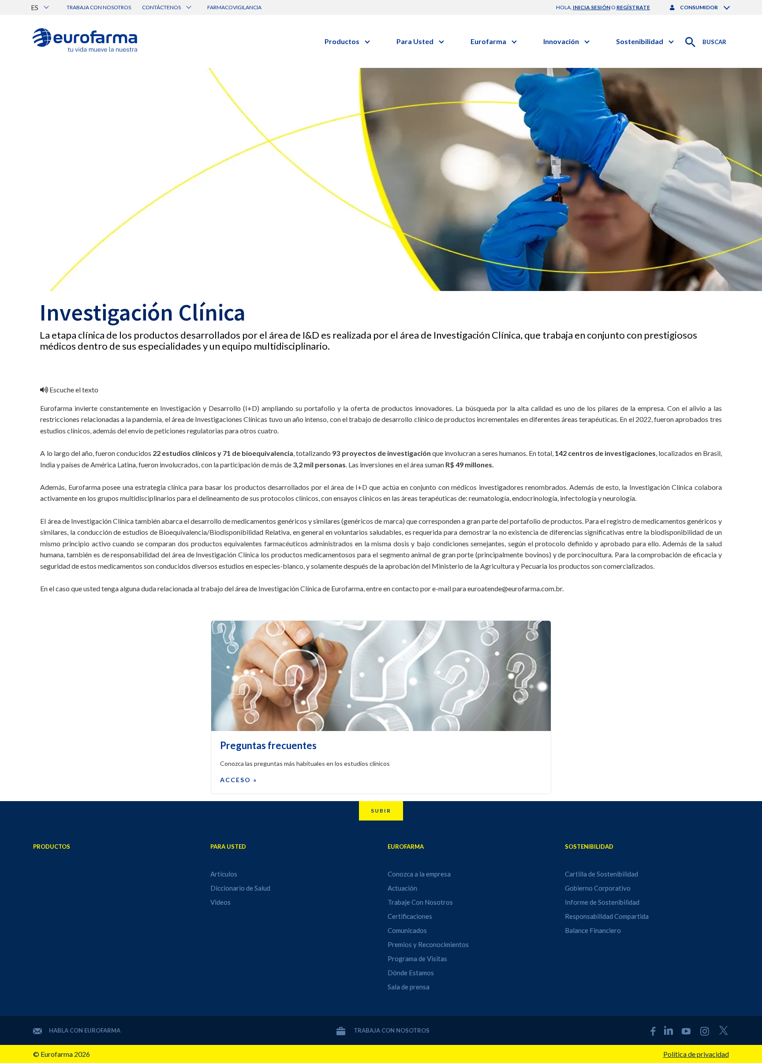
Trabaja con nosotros (99, 7)
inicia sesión (591, 7)
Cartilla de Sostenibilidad (601, 874)
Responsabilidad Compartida (607, 916)
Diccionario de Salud (240, 888)
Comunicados (407, 930)
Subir (381, 810)
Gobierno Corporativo (598, 888)
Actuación (402, 888)
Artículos (223, 874)
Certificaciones (410, 916)
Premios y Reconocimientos (428, 944)
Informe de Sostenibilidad (602, 902)
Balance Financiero (593, 930)
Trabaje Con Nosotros (420, 902)
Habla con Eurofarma (84, 1030)
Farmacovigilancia (234, 7)
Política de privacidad (696, 1054)
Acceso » (238, 779)
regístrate (633, 7)
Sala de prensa (409, 987)
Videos (220, 902)
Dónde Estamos (411, 973)
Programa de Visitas (417, 958)
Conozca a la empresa (419, 874)
